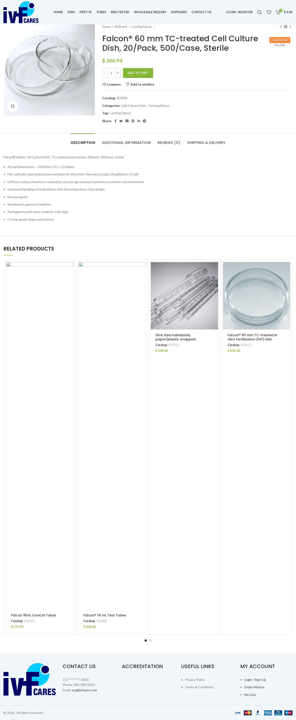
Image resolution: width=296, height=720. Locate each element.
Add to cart (138, 73)
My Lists (250, 695)
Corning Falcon (141, 27)
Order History (254, 687)
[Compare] (70, 290)
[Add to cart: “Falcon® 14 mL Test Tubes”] (142, 269)
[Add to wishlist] (70, 301)
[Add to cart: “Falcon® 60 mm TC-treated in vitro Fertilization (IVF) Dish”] (287, 269)
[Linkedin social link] (139, 121)
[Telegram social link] (145, 121)
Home (106, 27)
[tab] (83, 140)
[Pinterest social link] (133, 121)
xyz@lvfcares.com (84, 690)
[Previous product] (281, 27)
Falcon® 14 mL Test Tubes (104, 615)
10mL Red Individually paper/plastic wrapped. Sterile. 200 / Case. (175, 339)
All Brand (121, 27)
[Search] (259, 12)
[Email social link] (127, 121)
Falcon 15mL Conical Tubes (33, 615)
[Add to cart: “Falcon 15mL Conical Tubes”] (70, 269)
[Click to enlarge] (12, 106)
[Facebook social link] (115, 121)
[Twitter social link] (121, 121)
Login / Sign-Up (255, 680)
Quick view (70, 280)
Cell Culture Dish (133, 106)
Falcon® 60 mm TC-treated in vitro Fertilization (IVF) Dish (252, 337)
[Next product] (290, 27)
